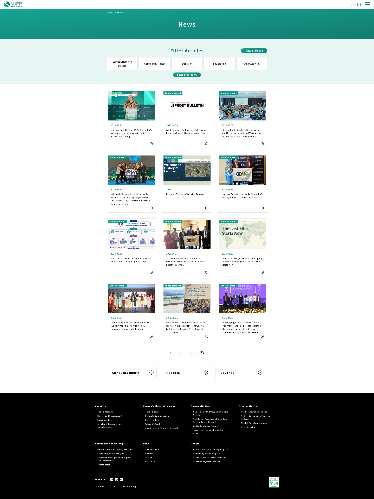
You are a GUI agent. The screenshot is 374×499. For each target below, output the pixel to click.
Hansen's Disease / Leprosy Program (115, 449)
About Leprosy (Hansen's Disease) (161, 428)
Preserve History (153, 420)
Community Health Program (111, 453)
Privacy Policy (130, 486)
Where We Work (153, 424)
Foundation (219, 63)
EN (359, 4)
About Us (100, 406)
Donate (195, 443)
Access (113, 486)
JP (353, 4)
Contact (100, 486)
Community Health (154, 63)
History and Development (109, 416)
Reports (149, 453)
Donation (187, 63)
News (146, 443)
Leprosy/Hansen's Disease (122, 63)
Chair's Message (105, 411)
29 (195, 353)
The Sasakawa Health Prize (254, 411)
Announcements (153, 449)
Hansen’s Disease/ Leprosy (159, 406)
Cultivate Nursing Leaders (205, 426)
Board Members (104, 420)
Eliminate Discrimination (157, 416)
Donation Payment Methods (206, 461)
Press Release (152, 461)
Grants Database (105, 464)
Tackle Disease (152, 411)
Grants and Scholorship (109, 443)
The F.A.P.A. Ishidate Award (254, 423)
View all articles (254, 50)
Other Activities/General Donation (210, 457)
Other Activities (251, 63)
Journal (149, 457)
